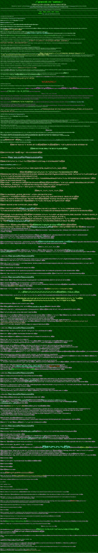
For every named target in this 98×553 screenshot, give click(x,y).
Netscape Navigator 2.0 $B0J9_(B (43, 9)
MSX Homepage (12, 250)
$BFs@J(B (12, 164)
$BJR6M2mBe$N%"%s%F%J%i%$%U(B (57, 6)
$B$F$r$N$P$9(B (21, 18)
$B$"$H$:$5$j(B (13, 18)
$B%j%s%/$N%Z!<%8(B (37, 437)
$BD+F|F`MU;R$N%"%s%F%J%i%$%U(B (36, 6)
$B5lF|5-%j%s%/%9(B (18, 221)
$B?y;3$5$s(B (30, 380)
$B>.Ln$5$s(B (23, 400)
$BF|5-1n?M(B (27, 208)
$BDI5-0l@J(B (4, 164)
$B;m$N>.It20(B (30, 431)
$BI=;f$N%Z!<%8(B (24, 438)
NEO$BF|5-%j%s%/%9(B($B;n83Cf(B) (47, 7)
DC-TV (42, 236)
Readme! (31, 7)
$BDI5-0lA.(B (4, 22)
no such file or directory (38, 306)
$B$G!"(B (8, 28)
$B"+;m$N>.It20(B (46, 13)
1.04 (8, 306)
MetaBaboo (73, 6)
